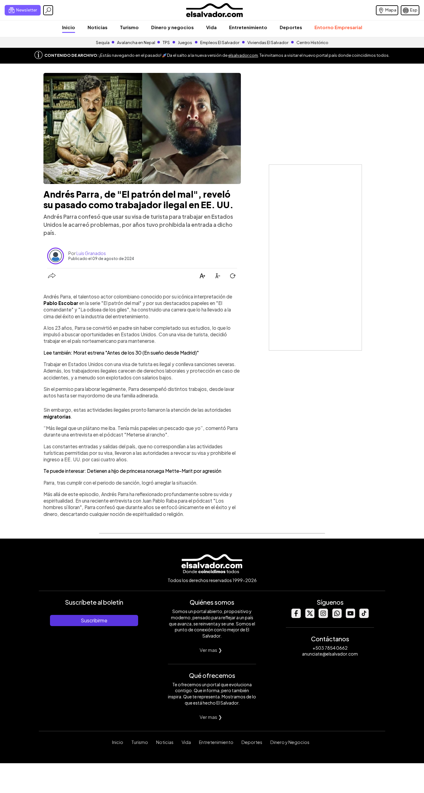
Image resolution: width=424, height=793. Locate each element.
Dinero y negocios (172, 27)
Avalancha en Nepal (136, 42)
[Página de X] (309, 616)
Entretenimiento (248, 27)
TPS (166, 42)
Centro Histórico (312, 42)
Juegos (185, 42)
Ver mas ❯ (211, 650)
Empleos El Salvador (219, 42)
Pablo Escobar (60, 303)
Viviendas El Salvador (267, 42)
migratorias (57, 416)
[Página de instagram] (323, 616)
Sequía (103, 42)
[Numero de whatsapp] (337, 616)
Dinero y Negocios (289, 742)
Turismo (129, 27)
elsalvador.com (243, 55)
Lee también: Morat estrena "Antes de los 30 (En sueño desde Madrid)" (121, 353)
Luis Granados (91, 253)
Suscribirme (94, 620)
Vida (211, 27)
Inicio (68, 27)
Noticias (97, 27)
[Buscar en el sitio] (48, 10)
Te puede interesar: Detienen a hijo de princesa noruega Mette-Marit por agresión (132, 471)
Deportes (291, 27)
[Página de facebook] (296, 616)
